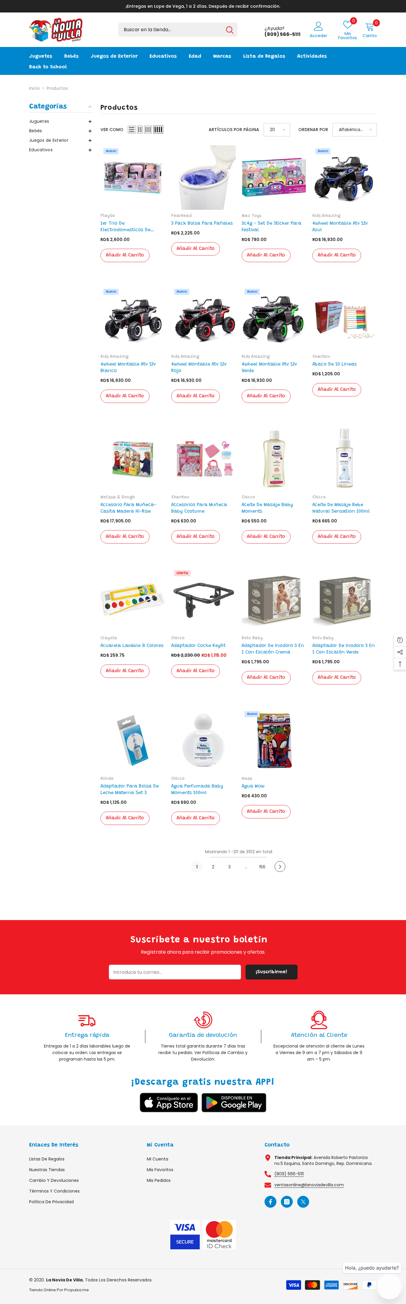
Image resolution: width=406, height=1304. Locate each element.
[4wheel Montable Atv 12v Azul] (344, 177)
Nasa (247, 779)
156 (262, 867)
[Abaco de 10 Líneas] (344, 318)
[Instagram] (287, 1202)
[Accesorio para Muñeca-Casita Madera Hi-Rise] (132, 459)
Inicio (34, 88)
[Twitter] (303, 1202)
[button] (60, 121)
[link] (87, 1036)
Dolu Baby (252, 638)
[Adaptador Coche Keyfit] (203, 599)
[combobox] (170, 30)
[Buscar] (177, 30)
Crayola (108, 638)
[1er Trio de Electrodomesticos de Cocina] (132, 177)
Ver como (111, 130)
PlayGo (107, 216)
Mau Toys (251, 216)
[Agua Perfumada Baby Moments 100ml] (203, 740)
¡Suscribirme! (271, 972)
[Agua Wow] (274, 740)
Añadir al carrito (125, 255)
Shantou (321, 357)
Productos (57, 88)
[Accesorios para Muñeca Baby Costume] (203, 459)
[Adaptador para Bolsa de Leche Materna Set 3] (132, 740)
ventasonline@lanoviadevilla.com (309, 1185)
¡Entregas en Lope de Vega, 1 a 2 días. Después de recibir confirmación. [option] (203, 6)
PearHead (181, 216)
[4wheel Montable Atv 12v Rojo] (203, 318)
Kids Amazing (326, 216)
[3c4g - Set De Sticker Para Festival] (274, 177)
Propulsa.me (76, 1290)
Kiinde (107, 779)
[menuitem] (60, 121)
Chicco (248, 497)
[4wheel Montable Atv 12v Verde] (274, 318)
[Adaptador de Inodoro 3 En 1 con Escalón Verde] (344, 599)
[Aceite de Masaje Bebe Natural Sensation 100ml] (344, 459)
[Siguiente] (280, 866)
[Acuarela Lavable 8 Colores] (132, 599)
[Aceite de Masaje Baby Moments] (274, 459)
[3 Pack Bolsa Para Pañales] (203, 177)
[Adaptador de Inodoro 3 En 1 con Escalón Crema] (274, 599)
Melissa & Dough (117, 497)
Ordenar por (313, 130)
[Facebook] (270, 1202)
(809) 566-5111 (289, 1174)
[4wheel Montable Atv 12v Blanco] (132, 318)
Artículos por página (234, 130)
